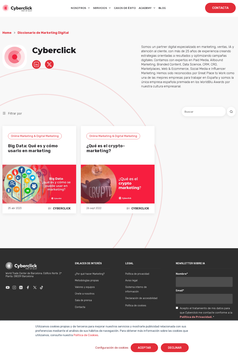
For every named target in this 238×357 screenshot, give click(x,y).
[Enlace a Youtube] (8, 287)
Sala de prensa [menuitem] (83, 300)
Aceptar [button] (144, 347)
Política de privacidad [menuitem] (137, 273)
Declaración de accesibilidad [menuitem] (141, 298)
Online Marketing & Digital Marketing (35, 136)
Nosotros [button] (79, 8)
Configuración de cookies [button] (111, 347)
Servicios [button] (100, 8)
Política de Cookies (85, 335)
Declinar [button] (175, 347)
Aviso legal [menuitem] (131, 280)
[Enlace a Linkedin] (21, 287)
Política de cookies (135, 305)
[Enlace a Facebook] (28, 287)
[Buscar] (231, 111)
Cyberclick (62, 208)
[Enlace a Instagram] (14, 287)
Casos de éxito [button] (125, 8)
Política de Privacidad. (196, 317)
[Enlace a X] (35, 287)
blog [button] (162, 8)
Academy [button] (145, 8)
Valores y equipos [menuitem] (85, 287)
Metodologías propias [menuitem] (87, 280)
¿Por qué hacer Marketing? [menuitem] (90, 273)
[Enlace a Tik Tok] (41, 287)
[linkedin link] (36, 64)
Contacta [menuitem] (80, 307)
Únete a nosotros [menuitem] (84, 293)
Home (6, 33)
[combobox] (204, 111)
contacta (220, 8)
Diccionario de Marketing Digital (43, 33)
